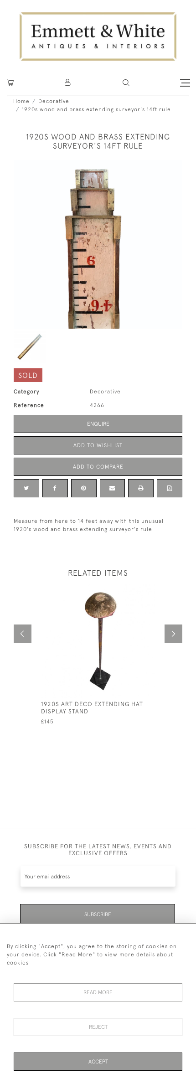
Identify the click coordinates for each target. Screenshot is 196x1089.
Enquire (98, 424)
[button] (126, 82)
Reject (98, 1027)
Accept (98, 1061)
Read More (98, 992)
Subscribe (97, 914)
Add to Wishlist (98, 445)
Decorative (53, 101)
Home (21, 101)
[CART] (10, 82)
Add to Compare (98, 467)
